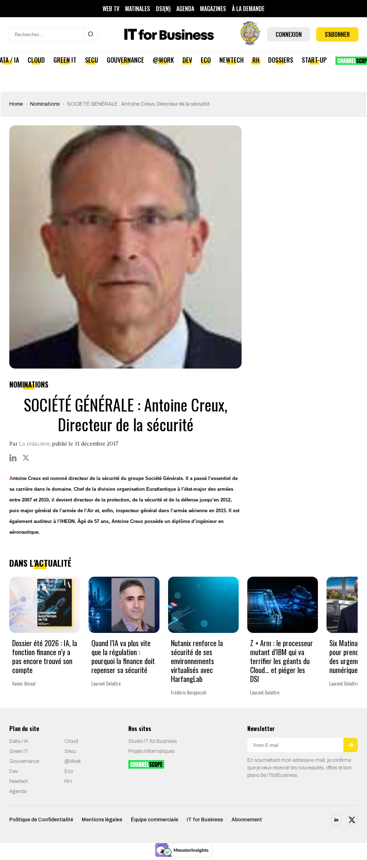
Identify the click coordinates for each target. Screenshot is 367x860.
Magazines (213, 8)
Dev (187, 59)
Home (16, 104)
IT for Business (205, 819)
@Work (163, 59)
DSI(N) (163, 8)
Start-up (314, 59)
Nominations (45, 104)
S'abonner (337, 34)
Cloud (36, 59)
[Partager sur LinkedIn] (12, 457)
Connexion (289, 34)
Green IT (64, 59)
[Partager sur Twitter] (25, 457)
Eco (206, 59)
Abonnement (247, 819)
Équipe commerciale (154, 819)
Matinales (137, 8)
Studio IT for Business (152, 741)
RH (255, 59)
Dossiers (280, 59)
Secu (91, 59)
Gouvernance (125, 59)
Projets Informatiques (151, 751)
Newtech (231, 59)
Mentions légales (102, 819)
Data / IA (18, 741)
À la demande (248, 8)
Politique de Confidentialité (41, 819)
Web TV (111, 8)
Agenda (185, 8)
